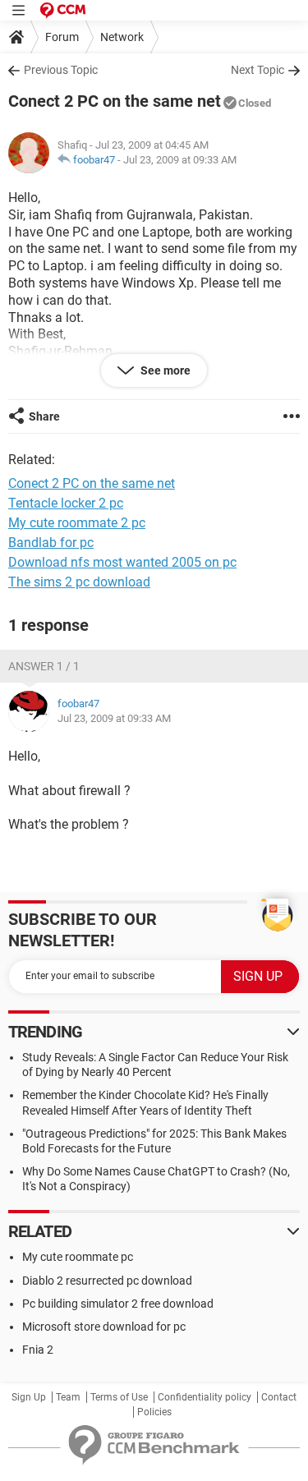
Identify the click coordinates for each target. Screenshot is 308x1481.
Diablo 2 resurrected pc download (107, 1280)
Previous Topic (61, 69)
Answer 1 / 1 (44, 666)
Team (68, 1397)
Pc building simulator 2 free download (118, 1303)
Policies (154, 1412)
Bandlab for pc (51, 542)
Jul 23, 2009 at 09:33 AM (180, 160)
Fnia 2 (37, 1349)
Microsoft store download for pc (104, 1326)
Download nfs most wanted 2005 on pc (122, 562)
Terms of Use (119, 1397)
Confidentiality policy (204, 1397)
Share (44, 416)
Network (122, 37)
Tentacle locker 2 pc (65, 503)
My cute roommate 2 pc (76, 523)
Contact (279, 1397)
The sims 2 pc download (79, 582)
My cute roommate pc (77, 1256)
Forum (62, 37)
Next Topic (257, 69)
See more (164, 370)
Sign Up (28, 1397)
